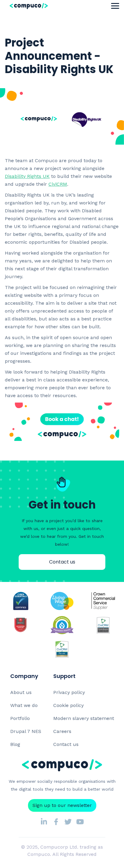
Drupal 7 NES (25, 731)
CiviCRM (57, 184)
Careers (62, 731)
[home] (41, 6)
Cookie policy (68, 705)
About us (21, 692)
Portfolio (20, 718)
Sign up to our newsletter (62, 805)
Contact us (62, 561)
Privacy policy (69, 692)
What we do (24, 705)
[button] (115, 6)
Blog (15, 744)
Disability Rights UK (27, 176)
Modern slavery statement (83, 718)
